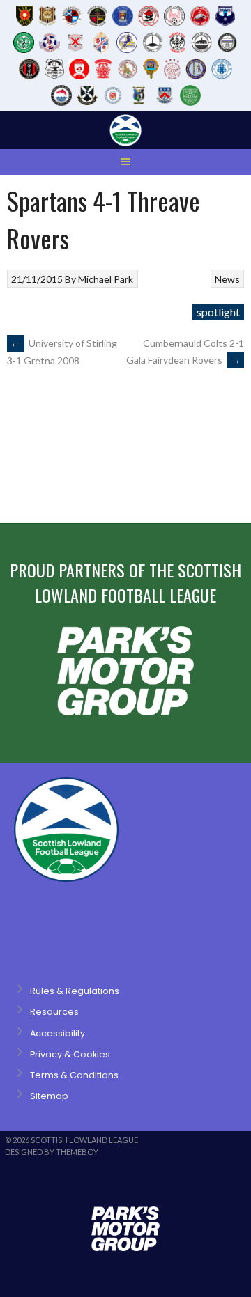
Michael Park (105, 279)
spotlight (218, 311)
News (227, 279)
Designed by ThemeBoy (51, 1151)
